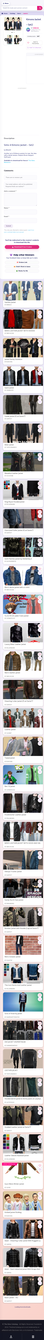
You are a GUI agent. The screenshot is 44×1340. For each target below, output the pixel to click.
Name (6, 208)
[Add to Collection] (40, 288)
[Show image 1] (12, 32)
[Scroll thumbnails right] (20, 39)
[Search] (39, 8)
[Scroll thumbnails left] (6, 39)
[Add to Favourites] (40, 284)
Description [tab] (9, 138)
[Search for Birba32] (28, 30)
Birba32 (36, 28)
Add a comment (10, 191)
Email (6, 216)
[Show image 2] (14, 32)
